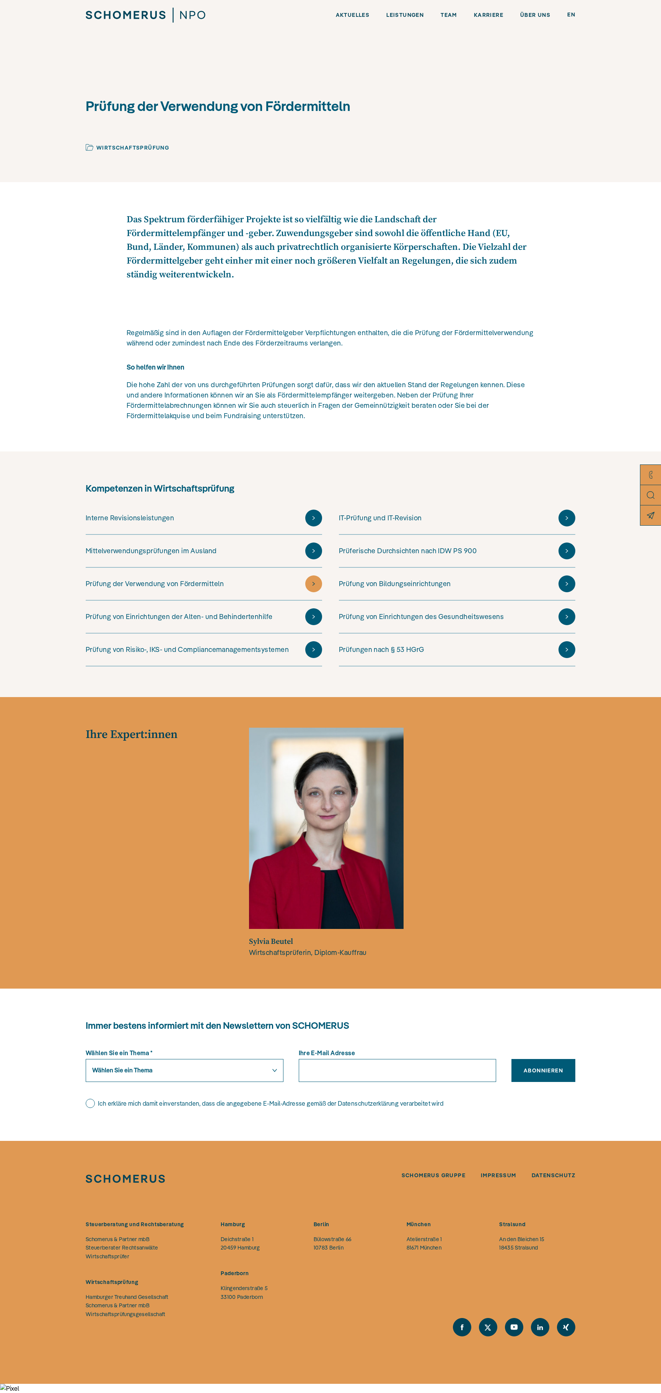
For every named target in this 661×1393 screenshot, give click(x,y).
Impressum (498, 1175)
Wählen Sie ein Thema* (119, 1053)
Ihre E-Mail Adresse (327, 1053)
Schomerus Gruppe (434, 1175)
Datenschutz (553, 1175)
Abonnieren (543, 1070)
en (571, 14)
